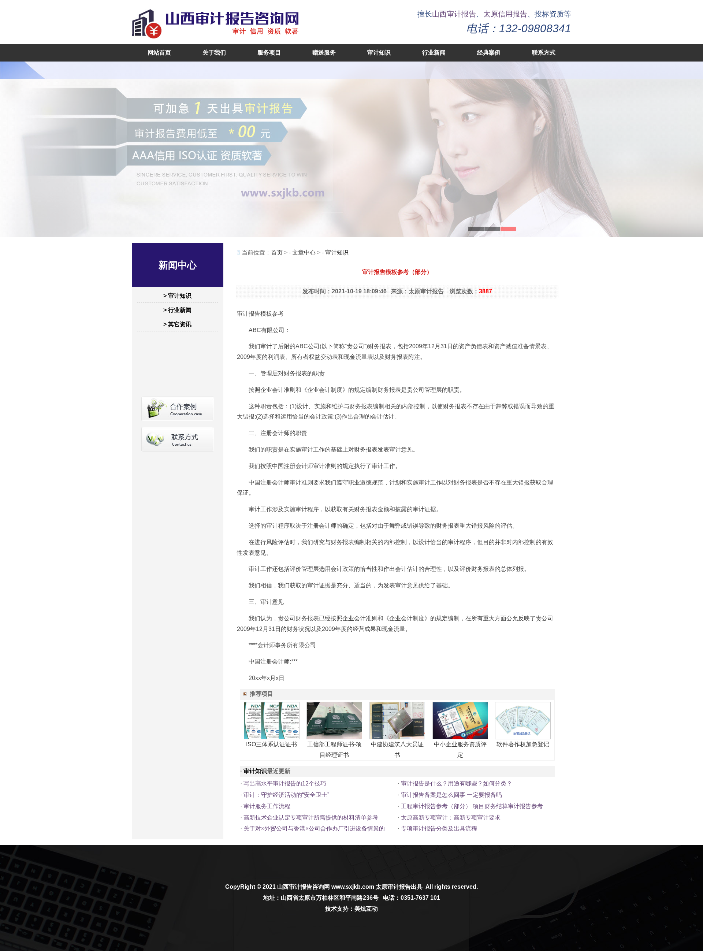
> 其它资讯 (177, 324)
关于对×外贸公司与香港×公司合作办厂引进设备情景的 (314, 828)
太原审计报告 (393, 887)
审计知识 (379, 52)
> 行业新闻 (177, 310)
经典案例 (489, 52)
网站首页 (159, 52)
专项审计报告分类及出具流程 (439, 828)
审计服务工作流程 (266, 806)
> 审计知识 (177, 296)
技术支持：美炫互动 (351, 909)
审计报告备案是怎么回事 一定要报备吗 (451, 795)
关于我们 (214, 52)
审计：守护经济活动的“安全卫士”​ (286, 795)
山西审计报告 (454, 14)
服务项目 (269, 52)
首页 (277, 252)
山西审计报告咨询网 (303, 887)
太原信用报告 (505, 14)
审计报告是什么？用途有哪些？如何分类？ (456, 783)
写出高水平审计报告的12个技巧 (284, 783)
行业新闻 (434, 52)
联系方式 (543, 52)
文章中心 (304, 252)
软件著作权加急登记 (522, 744)
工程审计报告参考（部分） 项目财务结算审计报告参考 (472, 806)
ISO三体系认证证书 (271, 744)
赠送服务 (324, 52)
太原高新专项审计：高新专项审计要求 (451, 817)
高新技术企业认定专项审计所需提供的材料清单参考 (310, 817)
